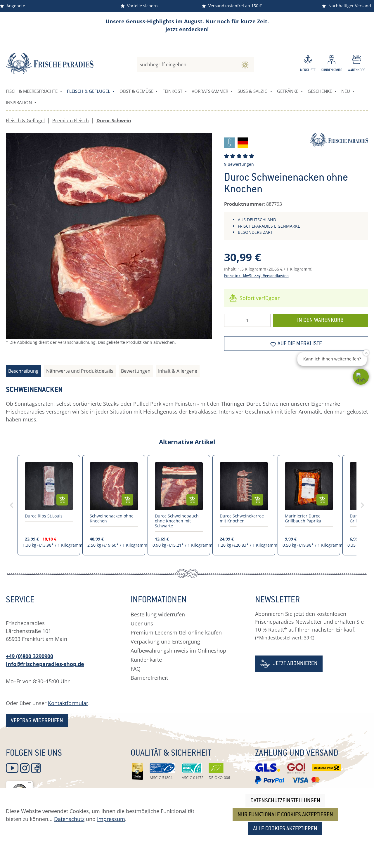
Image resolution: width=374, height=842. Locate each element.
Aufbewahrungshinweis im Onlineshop (178, 650)
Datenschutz (69, 818)
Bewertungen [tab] (135, 371)
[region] (109, 244)
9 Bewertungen (239, 164)
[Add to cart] (62, 499)
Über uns (142, 623)
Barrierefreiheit (149, 677)
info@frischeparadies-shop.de (45, 663)
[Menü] (29, 784)
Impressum (111, 818)
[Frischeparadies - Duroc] (339, 139)
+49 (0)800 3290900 (29, 656)
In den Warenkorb (320, 321)
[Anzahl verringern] (231, 320)
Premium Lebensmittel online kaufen (176, 632)
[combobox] (186, 64)
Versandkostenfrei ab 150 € (234, 5)
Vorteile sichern (141, 5)
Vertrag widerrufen (37, 721)
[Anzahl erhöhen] (263, 320)
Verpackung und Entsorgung (165, 641)
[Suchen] (245, 64)
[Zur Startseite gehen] (50, 63)
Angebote (14, 5)
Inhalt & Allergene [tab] (177, 371)
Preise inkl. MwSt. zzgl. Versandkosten (256, 276)
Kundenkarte (146, 659)
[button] (360, 376)
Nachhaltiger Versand (348, 5)
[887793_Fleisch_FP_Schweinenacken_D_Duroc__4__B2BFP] (109, 236)
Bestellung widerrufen (158, 614)
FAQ (136, 668)
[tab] (23, 371)
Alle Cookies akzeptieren (285, 829)
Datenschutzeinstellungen (285, 801)
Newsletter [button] (277, 600)
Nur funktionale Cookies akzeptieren (285, 815)
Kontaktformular (68, 703)
